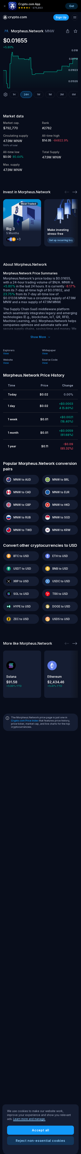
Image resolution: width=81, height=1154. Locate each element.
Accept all (40, 1130)
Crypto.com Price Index (25, 720)
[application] (40, 70)
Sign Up (61, 17)
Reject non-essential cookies (40, 1141)
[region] (40, 1128)
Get (71, 6)
